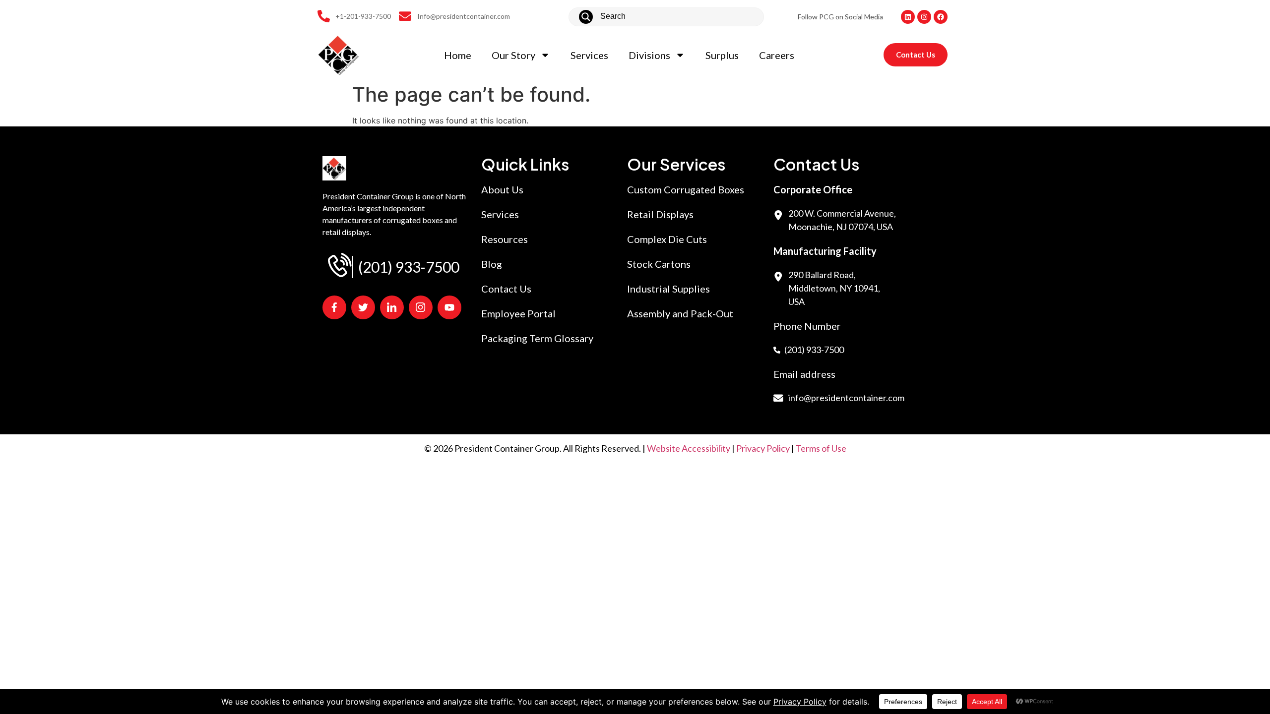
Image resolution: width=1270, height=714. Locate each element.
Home (457, 55)
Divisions (649, 55)
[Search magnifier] (586, 17)
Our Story (513, 55)
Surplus (722, 55)
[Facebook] (941, 17)
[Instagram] (924, 17)
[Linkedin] (908, 17)
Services (589, 55)
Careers (776, 55)
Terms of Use (821, 448)
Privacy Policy (763, 448)
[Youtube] (449, 307)
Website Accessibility (688, 448)
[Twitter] (363, 307)
